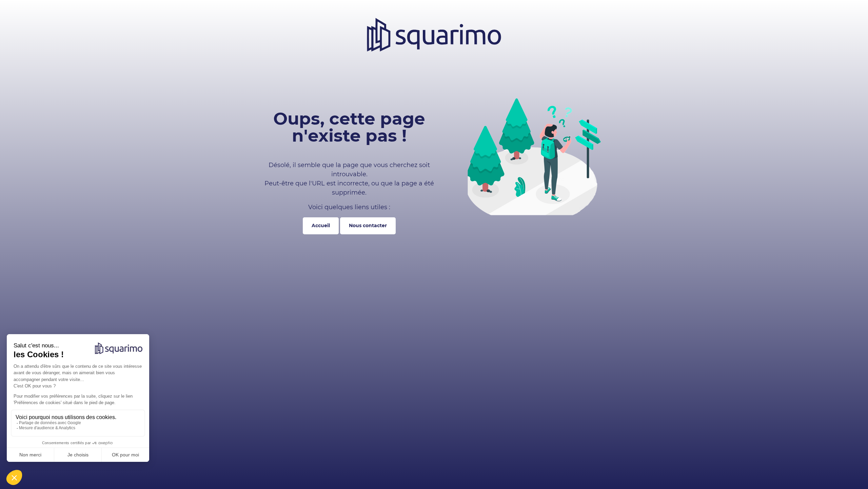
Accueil (321, 225)
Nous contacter (368, 225)
